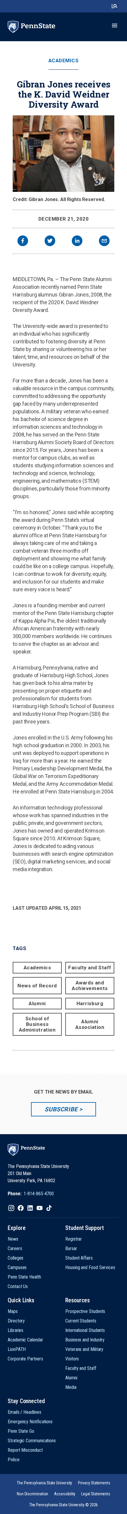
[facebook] (22, 241)
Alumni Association (90, 1024)
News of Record (37, 986)
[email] (104, 241)
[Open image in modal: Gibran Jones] (63, 153)
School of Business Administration (37, 1024)
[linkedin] (77, 241)
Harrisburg (89, 1003)
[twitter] (50, 241)
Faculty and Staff (89, 967)
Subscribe (61, 1109)
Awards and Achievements (90, 985)
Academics (63, 60)
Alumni (37, 1003)
